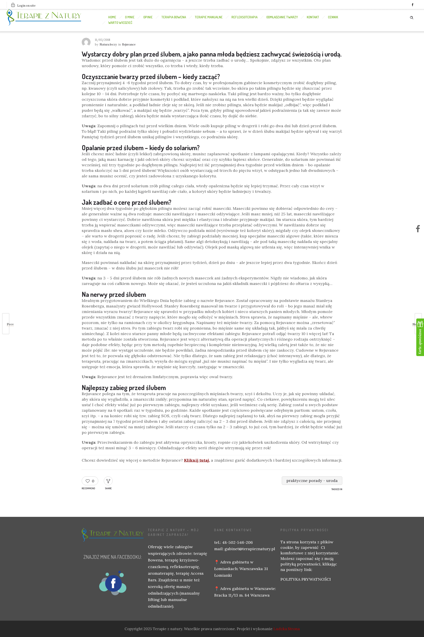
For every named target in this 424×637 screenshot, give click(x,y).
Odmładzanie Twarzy (282, 17)
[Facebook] (412, 5)
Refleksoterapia (244, 17)
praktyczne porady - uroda (312, 480)
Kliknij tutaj (196, 460)
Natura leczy (108, 44)
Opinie (148, 17)
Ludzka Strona (286, 628)
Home (112, 17)
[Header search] (411, 17)
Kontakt (313, 17)
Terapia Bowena (173, 17)
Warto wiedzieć (120, 23)
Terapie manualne (209, 17)
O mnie (129, 17)
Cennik (333, 17)
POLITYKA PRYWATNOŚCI (305, 579)
